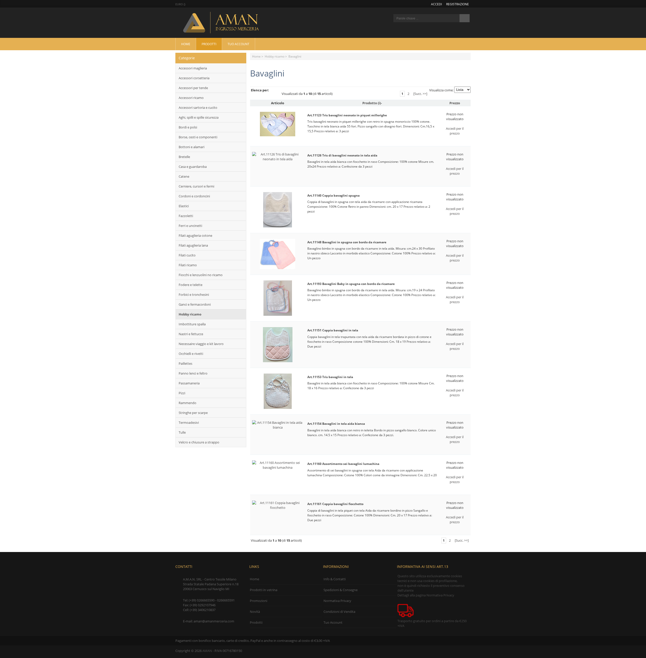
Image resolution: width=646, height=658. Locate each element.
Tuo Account (238, 44)
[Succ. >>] (420, 93)
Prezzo (454, 103)
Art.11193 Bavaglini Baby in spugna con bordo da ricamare (351, 284)
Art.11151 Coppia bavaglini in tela (332, 330)
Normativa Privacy (337, 600)
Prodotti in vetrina (263, 590)
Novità (255, 611)
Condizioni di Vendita (339, 611)
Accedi (436, 4)
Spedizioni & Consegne (341, 590)
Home (185, 44)
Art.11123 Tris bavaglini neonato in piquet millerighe (347, 115)
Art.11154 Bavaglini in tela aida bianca (336, 424)
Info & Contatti (335, 579)
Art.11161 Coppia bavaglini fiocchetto (335, 504)
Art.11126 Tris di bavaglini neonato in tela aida (342, 155)
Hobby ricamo (274, 56)
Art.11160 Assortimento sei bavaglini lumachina (343, 464)
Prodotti (209, 44)
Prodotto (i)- (372, 103)
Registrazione (457, 4)
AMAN (207, 650)
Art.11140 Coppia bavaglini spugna (333, 195)
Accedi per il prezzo (455, 131)
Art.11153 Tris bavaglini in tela (330, 377)
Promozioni (258, 600)
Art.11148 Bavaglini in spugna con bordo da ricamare (346, 242)
